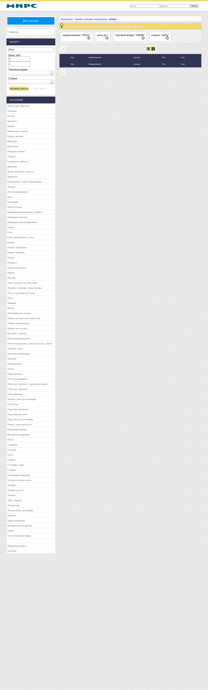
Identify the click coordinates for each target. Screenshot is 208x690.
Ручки (10, 439)
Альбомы (12, 110)
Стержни (11, 469)
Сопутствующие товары (19, 535)
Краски (10, 272)
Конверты (12, 262)
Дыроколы (12, 176)
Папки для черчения (17, 389)
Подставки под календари (20, 419)
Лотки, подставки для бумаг (21, 292)
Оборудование (14, 363)
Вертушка (12, 141)
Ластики (11, 277)
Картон (10, 227)
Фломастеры (13, 505)
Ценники (11, 515)
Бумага (11, 126)
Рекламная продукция (18, 434)
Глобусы (11, 156)
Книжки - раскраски (16, 247)
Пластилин (12, 404)
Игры (9, 196)
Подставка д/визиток (17, 409)
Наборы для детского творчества (23, 318)
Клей (9, 232)
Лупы (10, 297)
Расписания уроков (16, 429)
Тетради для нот (15, 490)
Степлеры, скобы (15, 464)
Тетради (11, 485)
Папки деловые (15, 373)
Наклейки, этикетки (16, 333)
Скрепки (11, 459)
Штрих (10, 530)
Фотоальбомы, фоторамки (20, 510)
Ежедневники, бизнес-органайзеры (24, 181)
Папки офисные (15, 394)
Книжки (11, 242)
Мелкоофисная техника (19, 313)
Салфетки (12, 444)
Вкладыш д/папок (16, 151)
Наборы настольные (17, 328)
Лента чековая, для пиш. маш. (22, 282)
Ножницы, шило (15, 348)
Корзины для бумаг (16, 267)
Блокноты (12, 121)
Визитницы (12, 146)
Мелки (10, 308)
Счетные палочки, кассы (19, 480)
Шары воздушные (16, 520)
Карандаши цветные (17, 217)
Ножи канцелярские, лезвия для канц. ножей (29, 343)
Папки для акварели (17, 378)
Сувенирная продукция (18, 474)
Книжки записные (16, 252)
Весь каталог (31, 21)
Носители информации (18, 353)
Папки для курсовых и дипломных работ (27, 383)
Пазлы (10, 368)
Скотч (10, 454)
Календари (12, 201)
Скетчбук (11, 550)
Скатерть (11, 449)
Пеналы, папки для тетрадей (21, 399)
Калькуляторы (14, 206)
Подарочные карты (16, 545)
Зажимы (11, 186)
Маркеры (11, 303)
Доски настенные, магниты (20, 171)
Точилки (11, 495)
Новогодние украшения (18, 338)
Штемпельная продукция (19, 525)
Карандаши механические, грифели (25, 212)
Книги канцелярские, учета (20, 237)
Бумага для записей (17, 131)
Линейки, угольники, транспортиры (24, 287)
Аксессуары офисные (18, 105)
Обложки (11, 358)
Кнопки (10, 257)
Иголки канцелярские (17, 191)
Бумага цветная (15, 136)
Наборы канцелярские (18, 323)
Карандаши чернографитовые (22, 222)
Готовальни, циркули (17, 161)
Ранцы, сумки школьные (19, 424)
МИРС (21, 6)
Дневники (12, 166)
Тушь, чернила (14, 500)
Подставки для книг (17, 414)
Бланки (11, 115)
